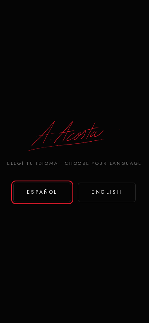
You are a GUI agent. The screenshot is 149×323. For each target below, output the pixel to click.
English (106, 192)
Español (42, 192)
